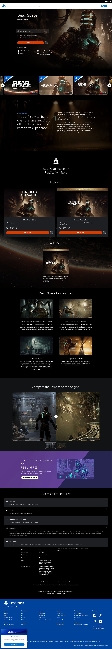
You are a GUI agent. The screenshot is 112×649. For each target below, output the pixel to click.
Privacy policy (80, 645)
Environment (42, 613)
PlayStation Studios (8, 617)
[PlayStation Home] (4, 6)
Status (58, 617)
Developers (77, 622)
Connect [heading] (94, 611)
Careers (5, 615)
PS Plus (22, 6)
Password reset (60, 622)
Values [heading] (41, 611)
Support (40, 6)
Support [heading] (59, 611)
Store (8, 6)
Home (5, 607)
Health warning (78, 620)
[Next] (109, 85)
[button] (45, 54)
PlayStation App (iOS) (97, 626)
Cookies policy (99, 645)
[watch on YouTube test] (68, 93)
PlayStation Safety (61, 615)
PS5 (12, 6)
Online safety (42, 617)
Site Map (106, 645)
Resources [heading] (77, 611)
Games (16, 6)
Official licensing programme (81, 624)
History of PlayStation (9, 624)
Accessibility (42, 615)
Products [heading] (24, 611)
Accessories (28, 6)
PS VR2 (23, 617)
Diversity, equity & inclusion (45, 620)
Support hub (59, 613)
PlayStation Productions (9, 620)
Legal (74, 645)
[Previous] (3, 85)
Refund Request (60, 624)
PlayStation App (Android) (98, 628)
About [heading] (5, 611)
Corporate (6, 622)
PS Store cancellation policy (81, 615)
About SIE (6, 613)
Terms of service (78, 613)
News (35, 6)
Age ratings (77, 617)
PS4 (22, 615)
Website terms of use (90, 645)
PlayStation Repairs (61, 620)
